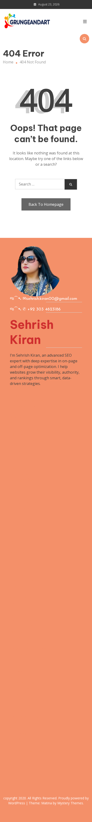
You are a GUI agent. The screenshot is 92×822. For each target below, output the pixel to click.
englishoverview (24, 485)
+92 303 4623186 (44, 309)
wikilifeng (18, 614)
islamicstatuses (23, 625)
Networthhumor (24, 671)
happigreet (20, 654)
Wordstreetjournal (26, 417)
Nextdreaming (22, 440)
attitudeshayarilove (27, 750)
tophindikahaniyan (26, 716)
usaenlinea (19, 389)
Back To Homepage (46, 204)
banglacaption (22, 569)
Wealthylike (20, 423)
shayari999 (19, 558)
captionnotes (21, 659)
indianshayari (22, 767)
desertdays (19, 457)
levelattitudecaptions (28, 648)
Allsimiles (18, 434)
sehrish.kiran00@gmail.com (51, 299)
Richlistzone (20, 676)
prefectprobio (22, 665)
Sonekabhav (21, 529)
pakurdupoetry (23, 722)
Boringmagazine (24, 428)
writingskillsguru (25, 479)
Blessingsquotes (24, 411)
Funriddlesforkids (25, 406)
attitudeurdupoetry (27, 699)
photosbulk (20, 705)
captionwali (20, 733)
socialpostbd (21, 597)
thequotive (19, 468)
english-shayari (23, 518)
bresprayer (20, 778)
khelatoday (19, 552)
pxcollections (21, 739)
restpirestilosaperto (28, 580)
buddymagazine (24, 502)
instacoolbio (21, 462)
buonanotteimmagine (29, 744)
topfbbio (17, 496)
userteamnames (24, 491)
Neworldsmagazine (27, 400)
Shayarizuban (22, 608)
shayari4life (20, 693)
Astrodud (18, 508)
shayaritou (19, 727)
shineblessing (22, 682)
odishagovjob (22, 474)
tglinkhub (18, 541)
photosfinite (21, 535)
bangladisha (21, 575)
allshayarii (19, 631)
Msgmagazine (22, 445)
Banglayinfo (20, 524)
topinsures (19, 603)
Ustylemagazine (24, 394)
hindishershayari (25, 586)
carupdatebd (21, 637)
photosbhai (20, 710)
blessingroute (22, 773)
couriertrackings (24, 620)
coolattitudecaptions (28, 592)
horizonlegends (24, 756)
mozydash (19, 563)
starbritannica (22, 761)
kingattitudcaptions (27, 642)
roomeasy (19, 451)
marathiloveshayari (27, 688)
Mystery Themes (70, 803)
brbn (14, 546)
